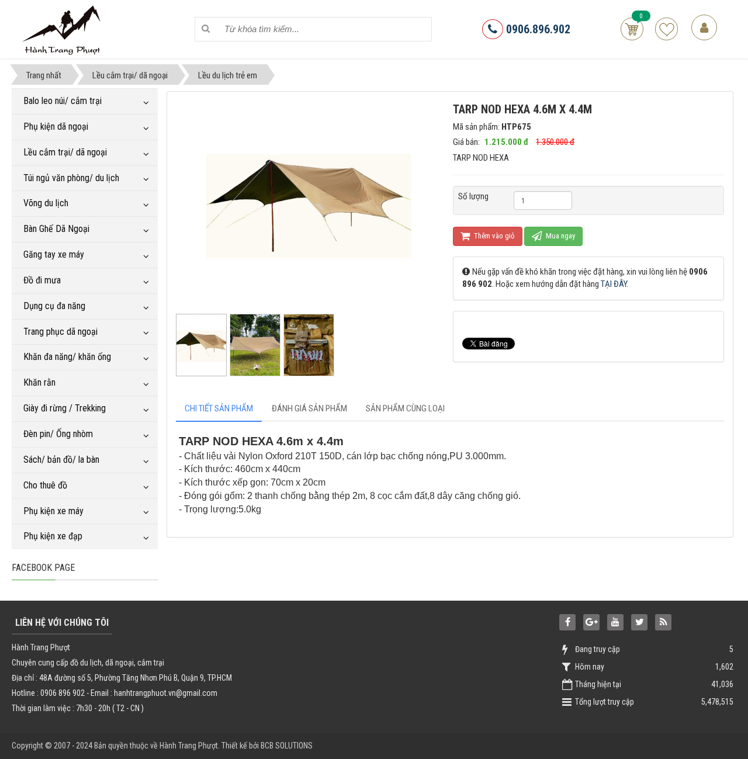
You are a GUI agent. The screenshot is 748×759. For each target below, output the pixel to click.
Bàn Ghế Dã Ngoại (56, 228)
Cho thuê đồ (45, 485)
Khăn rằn (39, 382)
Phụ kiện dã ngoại (55, 126)
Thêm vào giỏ (493, 235)
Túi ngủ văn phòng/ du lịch (71, 177)
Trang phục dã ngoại (60, 331)
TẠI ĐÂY (613, 284)
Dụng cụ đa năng (54, 305)
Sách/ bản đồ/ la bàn (61, 459)
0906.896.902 (536, 29)
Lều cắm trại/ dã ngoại (65, 152)
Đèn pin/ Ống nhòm (58, 433)
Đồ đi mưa (42, 280)
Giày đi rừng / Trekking (64, 408)
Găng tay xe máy (53, 254)
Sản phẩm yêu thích (666, 29)
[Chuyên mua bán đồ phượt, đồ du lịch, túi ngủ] (63, 28)
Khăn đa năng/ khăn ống (67, 356)
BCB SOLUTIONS (287, 745)
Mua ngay (559, 235)
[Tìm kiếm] (206, 29)
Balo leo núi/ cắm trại (62, 100)
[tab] (219, 409)
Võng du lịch (45, 203)
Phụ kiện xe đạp (52, 536)
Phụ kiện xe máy (53, 511)
